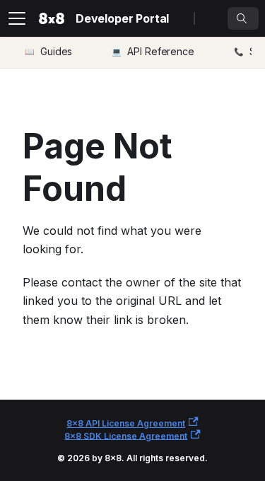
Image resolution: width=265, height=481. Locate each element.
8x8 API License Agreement (125, 423)
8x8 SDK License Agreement (125, 435)
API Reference (160, 51)
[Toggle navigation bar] (17, 18)
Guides (56, 51)
